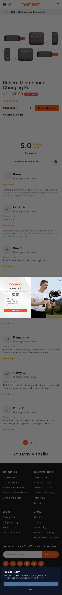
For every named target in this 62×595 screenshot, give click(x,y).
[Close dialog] (60, 279)
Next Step (15, 310)
